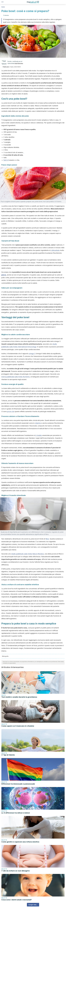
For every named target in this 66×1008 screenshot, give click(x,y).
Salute (3, 7)
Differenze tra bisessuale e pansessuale (18, 784)
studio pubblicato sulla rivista (27, 554)
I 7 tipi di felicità (8, 755)
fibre (47, 539)
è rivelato (38, 435)
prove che (10, 411)
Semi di (6, 160)
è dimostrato (55, 250)
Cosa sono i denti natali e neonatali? (16, 900)
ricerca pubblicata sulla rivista (15, 377)
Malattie (4, 724)
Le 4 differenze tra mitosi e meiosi (15, 813)
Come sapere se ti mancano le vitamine (17, 726)
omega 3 (32, 353)
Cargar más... (33, 905)
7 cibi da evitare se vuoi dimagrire (15, 871)
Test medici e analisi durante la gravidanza (19, 697)
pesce (3, 275)
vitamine (38, 423)
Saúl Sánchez (19, 63)
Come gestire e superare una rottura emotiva (20, 842)
